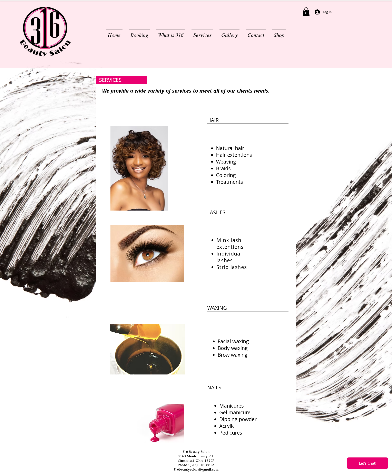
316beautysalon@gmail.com (196, 469)
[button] (306, 11)
